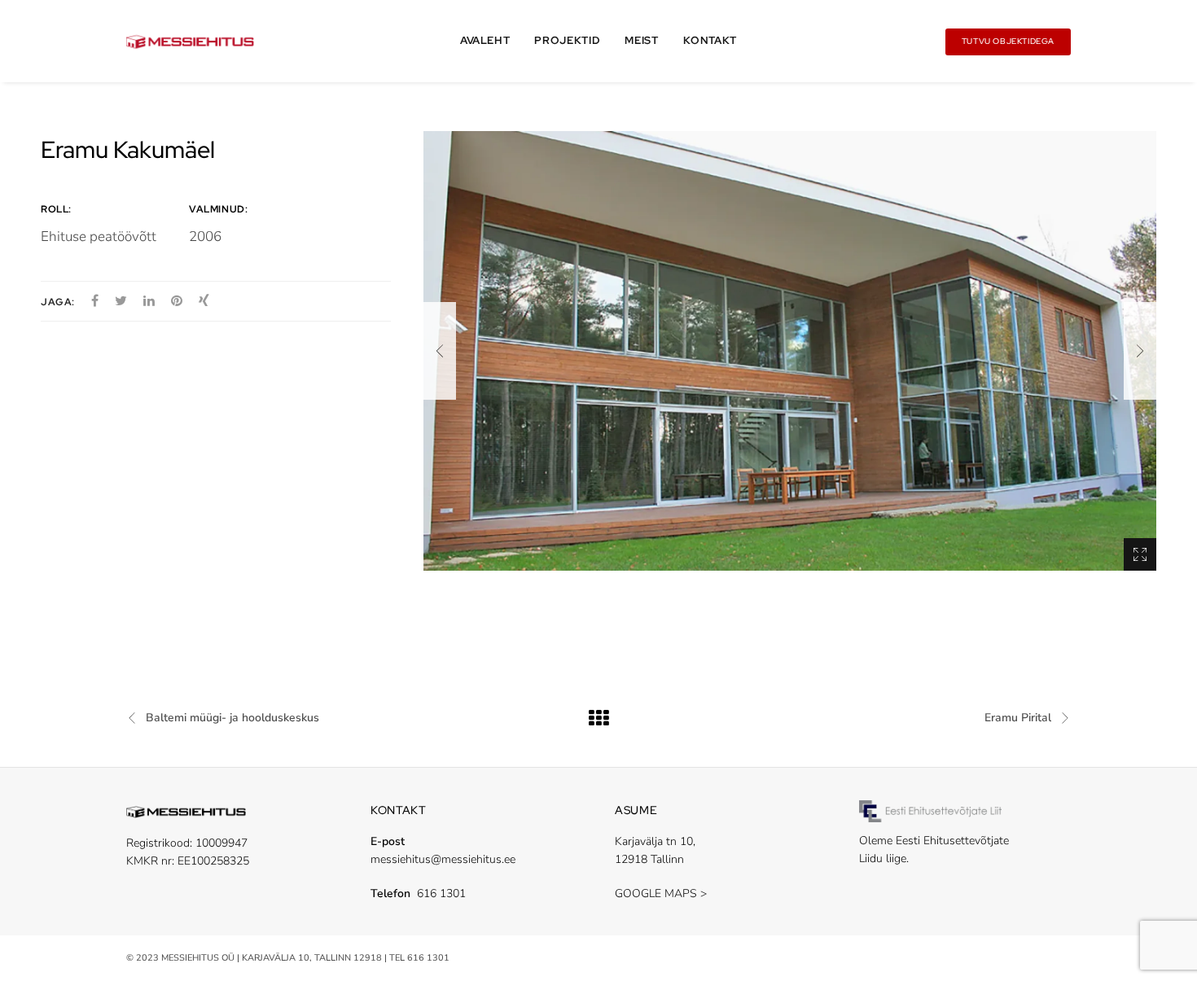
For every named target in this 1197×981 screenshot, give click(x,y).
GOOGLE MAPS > (661, 893)
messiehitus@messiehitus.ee (442, 859)
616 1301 (441, 893)
